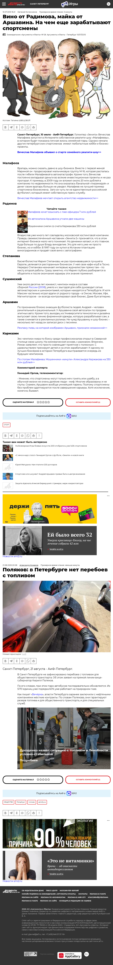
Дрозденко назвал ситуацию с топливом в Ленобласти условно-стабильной (64, 752)
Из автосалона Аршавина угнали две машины (56, 218)
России (33, 287)
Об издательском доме (33, 891)
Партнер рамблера (47, 954)
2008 (42, 287)
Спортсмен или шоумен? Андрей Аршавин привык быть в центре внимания (50, 474)
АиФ (24, 654)
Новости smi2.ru (12, 556)
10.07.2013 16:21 (9, 12)
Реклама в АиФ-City (77, 897)
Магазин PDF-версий (69, 891)
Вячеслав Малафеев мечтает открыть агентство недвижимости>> (57, 198)
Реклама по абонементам (53, 897)
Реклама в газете (98, 894)
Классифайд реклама (98, 897)
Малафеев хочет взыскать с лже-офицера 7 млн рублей (62, 212)
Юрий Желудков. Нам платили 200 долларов (36, 465)
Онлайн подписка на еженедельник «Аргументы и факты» (49, 894)
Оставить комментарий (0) (88, 402)
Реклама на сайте (30, 897)
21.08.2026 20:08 (10, 565)
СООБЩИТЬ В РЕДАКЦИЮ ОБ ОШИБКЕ (75, 901)
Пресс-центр (51, 891)
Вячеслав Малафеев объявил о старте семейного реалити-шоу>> (59, 152)
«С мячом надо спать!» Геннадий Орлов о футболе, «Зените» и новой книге (49, 455)
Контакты (82, 894)
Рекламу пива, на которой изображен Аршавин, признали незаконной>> (62, 328)
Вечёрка (37, 694)
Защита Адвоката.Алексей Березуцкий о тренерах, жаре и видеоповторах (49, 483)
